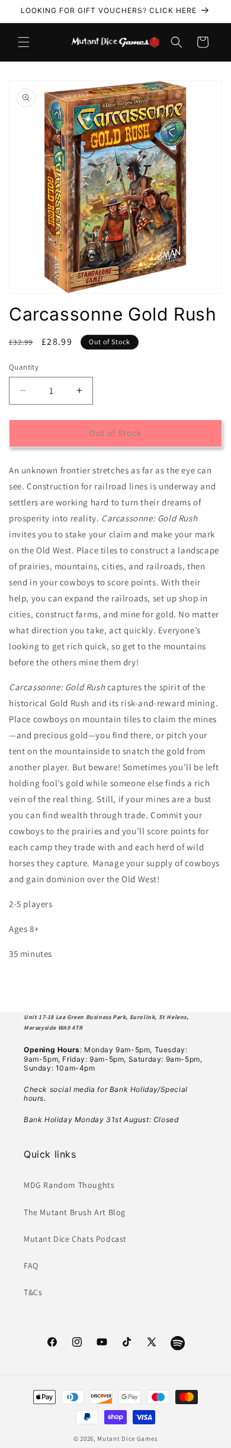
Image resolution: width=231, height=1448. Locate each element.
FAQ (31, 1265)
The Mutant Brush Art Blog (75, 1212)
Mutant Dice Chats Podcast (75, 1239)
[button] (24, 42)
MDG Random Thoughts (69, 1185)
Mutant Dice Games (127, 1438)
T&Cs (33, 1292)
